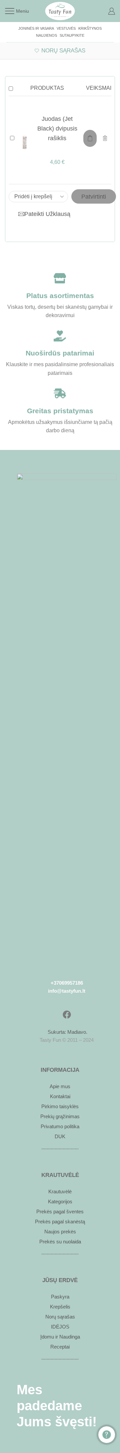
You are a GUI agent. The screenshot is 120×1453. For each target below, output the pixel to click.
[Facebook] (66, 1014)
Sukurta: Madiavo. (66, 1032)
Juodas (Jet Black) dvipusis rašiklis (57, 128)
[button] (90, 138)
